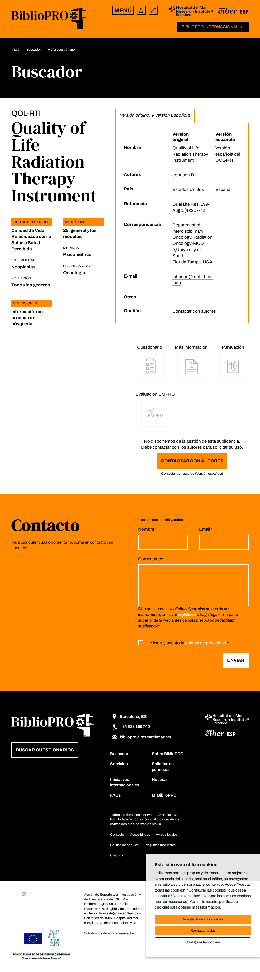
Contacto (117, 834)
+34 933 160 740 (135, 726)
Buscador (119, 754)
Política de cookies (124, 845)
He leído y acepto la (187, 643)
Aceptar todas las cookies (203, 919)
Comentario (150, 559)
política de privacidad (205, 643)
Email (205, 529)
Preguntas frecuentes (160, 845)
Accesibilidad (140, 834)
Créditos (116, 855)
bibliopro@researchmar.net (145, 737)
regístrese (187, 614)
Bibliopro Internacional (210, 27)
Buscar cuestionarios (45, 750)
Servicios (119, 764)
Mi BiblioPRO (164, 795)
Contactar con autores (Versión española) (192, 473)
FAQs (115, 795)
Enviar (236, 660)
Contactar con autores (192, 461)
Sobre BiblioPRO (168, 754)
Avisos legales (166, 834)
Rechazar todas (203, 930)
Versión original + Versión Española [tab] (155, 115)
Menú (123, 10)
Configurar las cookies (203, 942)
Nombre (147, 529)
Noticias (160, 779)
